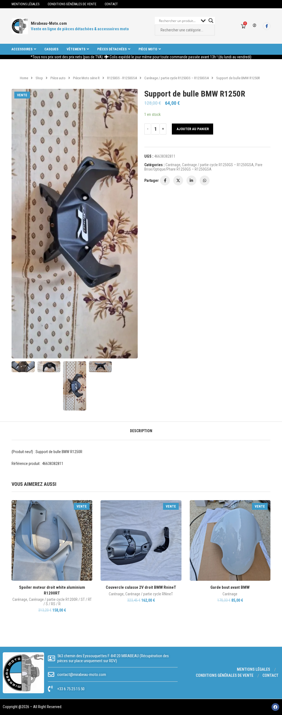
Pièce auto (58, 78)
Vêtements (76, 49)
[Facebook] (266, 26)
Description (141, 431)
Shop (39, 78)
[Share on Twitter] (178, 180)
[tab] (141, 430)
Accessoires (22, 49)
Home (24, 78)
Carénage (173, 165)
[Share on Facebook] (165, 180)
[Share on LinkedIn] (191, 180)
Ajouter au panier (193, 129)
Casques (51, 49)
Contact (111, 4)
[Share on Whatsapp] (205, 180)
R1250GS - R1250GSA (122, 78)
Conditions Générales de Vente (72, 4)
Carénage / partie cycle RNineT (149, 594)
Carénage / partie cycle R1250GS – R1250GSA (176, 78)
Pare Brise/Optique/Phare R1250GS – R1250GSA (203, 167)
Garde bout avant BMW (230, 587)
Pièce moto (148, 49)
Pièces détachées (112, 49)
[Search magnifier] (211, 20)
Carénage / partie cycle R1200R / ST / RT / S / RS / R (60, 601)
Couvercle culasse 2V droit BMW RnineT (141, 587)
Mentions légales (25, 4)
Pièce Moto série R (86, 78)
